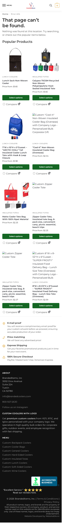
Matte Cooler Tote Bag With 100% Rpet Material (15, 217)
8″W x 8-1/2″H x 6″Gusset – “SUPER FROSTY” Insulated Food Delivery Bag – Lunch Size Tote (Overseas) (45, 291)
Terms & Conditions (47, 498)
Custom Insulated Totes (15, 458)
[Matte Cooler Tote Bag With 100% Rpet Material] (15, 195)
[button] (56, 5)
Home (5, 14)
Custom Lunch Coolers (14, 462)
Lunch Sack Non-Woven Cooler (15, 81)
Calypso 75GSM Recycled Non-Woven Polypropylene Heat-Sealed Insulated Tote (45, 84)
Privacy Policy (51, 502)
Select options (16, 97)
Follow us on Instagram (15, 407)
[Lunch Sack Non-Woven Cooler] (15, 59)
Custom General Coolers (15, 450)
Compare (11, 104)
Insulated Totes (40, 77)
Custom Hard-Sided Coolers (17, 454)
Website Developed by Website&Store (41, 516)
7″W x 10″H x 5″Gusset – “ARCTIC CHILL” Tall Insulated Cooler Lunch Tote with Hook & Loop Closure (14, 152)
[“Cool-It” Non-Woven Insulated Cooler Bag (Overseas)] (45, 126)
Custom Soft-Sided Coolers (17, 466)
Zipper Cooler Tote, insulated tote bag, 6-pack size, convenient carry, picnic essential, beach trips (44, 221)
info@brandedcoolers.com (16, 396)
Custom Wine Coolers (14, 471)
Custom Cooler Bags (13, 446)
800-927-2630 (9, 401)
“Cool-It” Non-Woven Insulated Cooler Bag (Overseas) (43, 150)
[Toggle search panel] (50, 5)
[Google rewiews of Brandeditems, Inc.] (30, 491)
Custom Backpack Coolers (16, 442)
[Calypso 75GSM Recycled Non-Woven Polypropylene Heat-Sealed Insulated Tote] (45, 59)
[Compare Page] (19, 104)
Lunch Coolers (10, 77)
